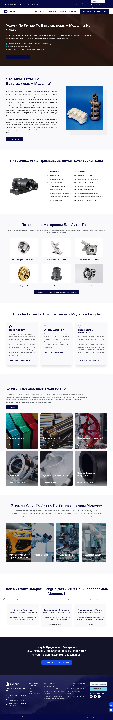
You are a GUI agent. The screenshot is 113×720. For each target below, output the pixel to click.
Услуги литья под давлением (53, 696)
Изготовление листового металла (54, 699)
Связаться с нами (34, 693)
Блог (30, 696)
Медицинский (42, 555)
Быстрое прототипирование (75, 688)
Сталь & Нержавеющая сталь (23, 260)
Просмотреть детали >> (17, 445)
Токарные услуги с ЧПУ (51, 689)
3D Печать (70, 693)
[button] (76, 4)
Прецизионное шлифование (75, 696)
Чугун (56, 286)
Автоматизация (93, 555)
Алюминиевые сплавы (56, 260)
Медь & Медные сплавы (23, 286)
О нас (30, 691)
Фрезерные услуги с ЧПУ (51, 686)
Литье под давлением (73, 691)
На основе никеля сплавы (89, 260)
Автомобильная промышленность (19, 556)
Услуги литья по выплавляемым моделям (54, 693)
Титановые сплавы (89, 286)
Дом (30, 688)
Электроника (66, 555)
